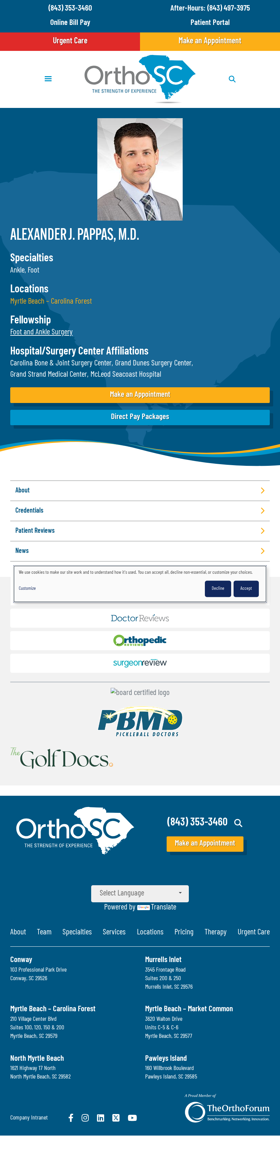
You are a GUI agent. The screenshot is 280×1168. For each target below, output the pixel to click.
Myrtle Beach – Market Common (189, 1009)
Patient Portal (210, 23)
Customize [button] (27, 589)
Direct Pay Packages (140, 417)
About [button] (22, 490)
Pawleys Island (166, 1059)
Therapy (216, 932)
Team (44, 932)
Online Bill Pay (70, 23)
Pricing (184, 932)
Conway (21, 960)
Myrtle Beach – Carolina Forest (51, 302)
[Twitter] (116, 1118)
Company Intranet (29, 1118)
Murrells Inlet (163, 960)
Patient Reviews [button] (35, 531)
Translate (163, 908)
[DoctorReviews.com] (140, 620)
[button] (41, 332)
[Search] (238, 823)
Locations (150, 932)
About (18, 932)
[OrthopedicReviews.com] (140, 642)
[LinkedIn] (100, 1118)
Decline (218, 589)
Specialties (77, 932)
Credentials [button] (29, 510)
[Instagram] (85, 1118)
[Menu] (47, 79)
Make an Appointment (210, 41)
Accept (246, 589)
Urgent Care (70, 41)
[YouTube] (132, 1118)
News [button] (22, 551)
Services (114, 932)
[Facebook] (71, 1118)
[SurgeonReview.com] (140, 665)
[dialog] (140, 584)
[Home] (140, 79)
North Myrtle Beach (37, 1059)
